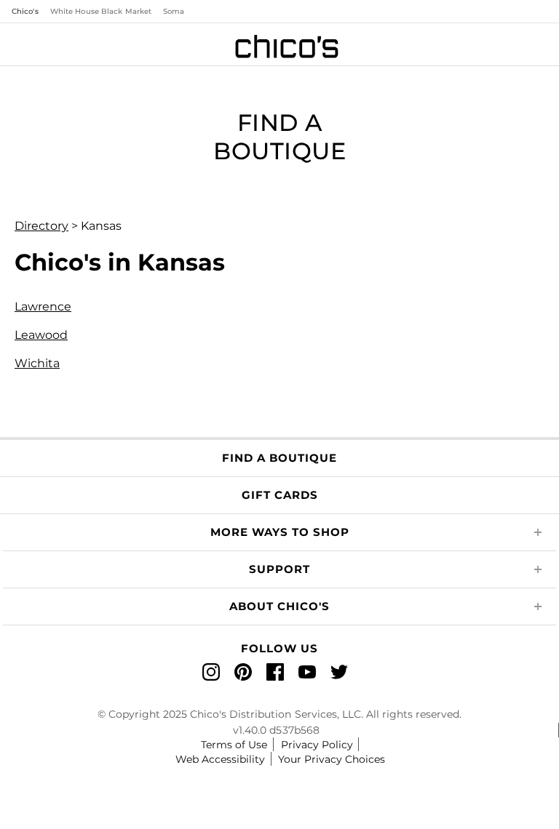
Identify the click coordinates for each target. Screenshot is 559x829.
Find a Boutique (279, 458)
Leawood (41, 335)
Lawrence (43, 306)
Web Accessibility (220, 759)
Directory (41, 226)
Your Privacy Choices (331, 759)
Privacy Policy (317, 744)
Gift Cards (280, 495)
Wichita (37, 363)
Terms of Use (234, 744)
